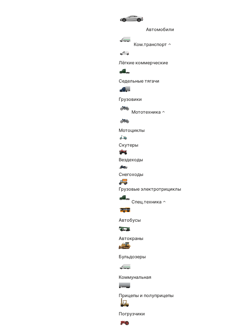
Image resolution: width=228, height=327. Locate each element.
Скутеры (128, 145)
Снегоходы (131, 174)
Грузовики (130, 99)
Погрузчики (132, 313)
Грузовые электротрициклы (150, 189)
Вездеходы (131, 159)
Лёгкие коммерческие (143, 62)
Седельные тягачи (139, 81)
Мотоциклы (132, 130)
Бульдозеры (132, 256)
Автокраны (131, 238)
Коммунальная (135, 277)
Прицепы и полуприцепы (146, 295)
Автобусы (130, 220)
